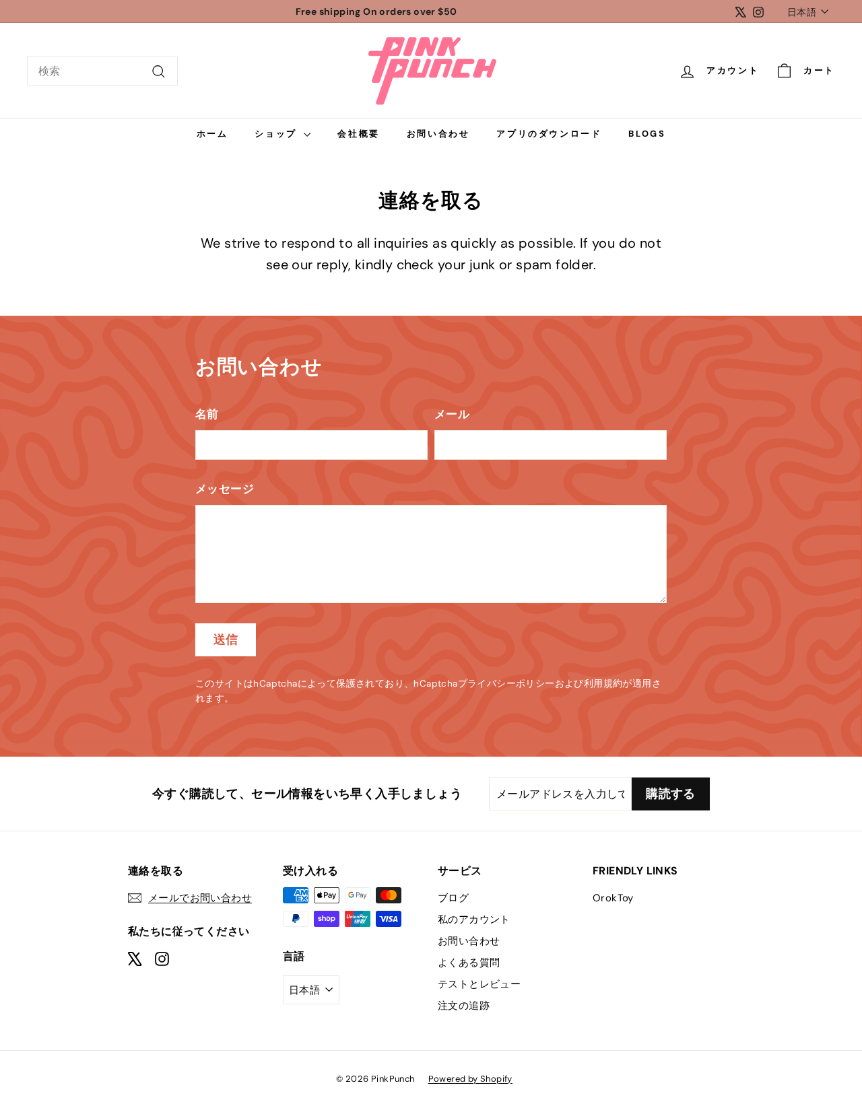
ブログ (453, 898)
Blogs (646, 133)
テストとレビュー (479, 984)
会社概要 (358, 133)
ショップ (277, 133)
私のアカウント (474, 919)
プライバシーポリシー (506, 683)
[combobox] (102, 71)
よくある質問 (469, 962)
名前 (207, 414)
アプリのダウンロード (548, 133)
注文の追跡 (464, 1005)
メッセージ (224, 488)
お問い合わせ (438, 133)
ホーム (212, 133)
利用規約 (603, 683)
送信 (225, 639)
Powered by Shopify (470, 1078)
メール (451, 414)
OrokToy (613, 898)
